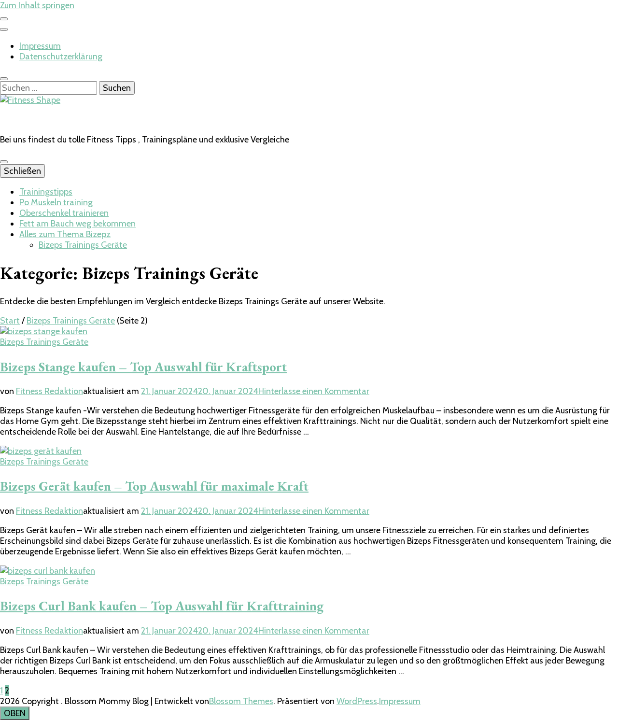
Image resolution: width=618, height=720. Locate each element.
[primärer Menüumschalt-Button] (4, 161)
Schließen (22, 171)
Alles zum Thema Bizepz (65, 234)
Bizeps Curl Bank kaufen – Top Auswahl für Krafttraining (161, 605)
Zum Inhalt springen (37, 5)
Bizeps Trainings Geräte (83, 245)
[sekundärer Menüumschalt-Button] (4, 18)
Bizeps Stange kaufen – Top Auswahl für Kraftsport (143, 366)
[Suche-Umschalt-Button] (4, 78)
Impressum (40, 46)
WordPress (357, 701)
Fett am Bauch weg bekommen (77, 223)
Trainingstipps (45, 191)
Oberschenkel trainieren (64, 213)
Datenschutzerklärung (60, 56)
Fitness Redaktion (49, 391)
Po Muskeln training (56, 202)
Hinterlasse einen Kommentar (313, 391)
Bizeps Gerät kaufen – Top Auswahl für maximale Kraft (154, 486)
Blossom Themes (241, 701)
